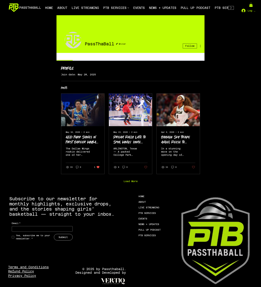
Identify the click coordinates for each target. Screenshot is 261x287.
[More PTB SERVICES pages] (128, 8)
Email (16, 223)
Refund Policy (21, 271)
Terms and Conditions (28, 267)
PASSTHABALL (30, 7)
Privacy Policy (22, 276)
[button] (251, 5)
